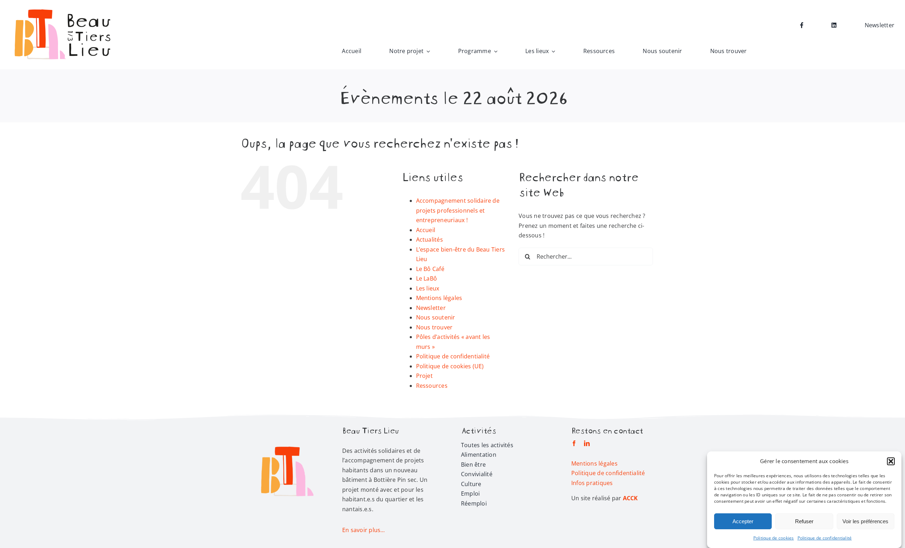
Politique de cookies (773, 538)
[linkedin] (587, 443)
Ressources (432, 386)
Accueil (426, 230)
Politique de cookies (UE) (450, 366)
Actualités (429, 239)
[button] (890, 461)
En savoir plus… (363, 530)
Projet (424, 376)
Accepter (742, 521)
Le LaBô (426, 278)
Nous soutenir (435, 317)
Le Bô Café (430, 269)
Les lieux (427, 288)
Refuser (804, 521)
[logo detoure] (287, 429)
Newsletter (431, 308)
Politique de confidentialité (825, 538)
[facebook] (574, 443)
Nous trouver (434, 327)
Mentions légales (439, 298)
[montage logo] (64, 8)
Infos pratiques (592, 483)
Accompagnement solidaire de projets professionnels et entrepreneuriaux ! (458, 210)
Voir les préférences (865, 521)
